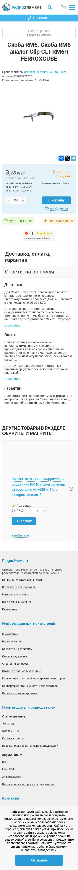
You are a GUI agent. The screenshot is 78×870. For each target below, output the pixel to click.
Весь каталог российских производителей (30, 745)
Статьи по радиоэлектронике (21, 671)
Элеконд (8, 723)
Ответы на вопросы (15, 663)
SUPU (5, 762)
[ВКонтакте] (61, 158)
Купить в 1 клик (20, 221)
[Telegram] (73, 158)
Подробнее (12, 325)
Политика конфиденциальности (22, 579)
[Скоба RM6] (39, 119)
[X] (67, 158)
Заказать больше (61, 221)
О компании (10, 634)
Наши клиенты (12, 641)
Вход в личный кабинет (16, 601)
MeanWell (8, 769)
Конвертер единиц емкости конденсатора (30, 685)
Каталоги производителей (19, 693)
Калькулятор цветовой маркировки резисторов (33, 678)
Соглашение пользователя (19, 587)
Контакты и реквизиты (17, 648)
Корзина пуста (64, 7)
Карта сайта (10, 609)
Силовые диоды (13, 738)
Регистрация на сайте (15, 594)
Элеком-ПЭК (10, 731)
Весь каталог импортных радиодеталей (28, 784)
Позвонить (42, 18)
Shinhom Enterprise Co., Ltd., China (45, 72)
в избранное (59, 208)
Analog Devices (11, 776)
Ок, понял (39, 860)
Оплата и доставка (14, 656)
